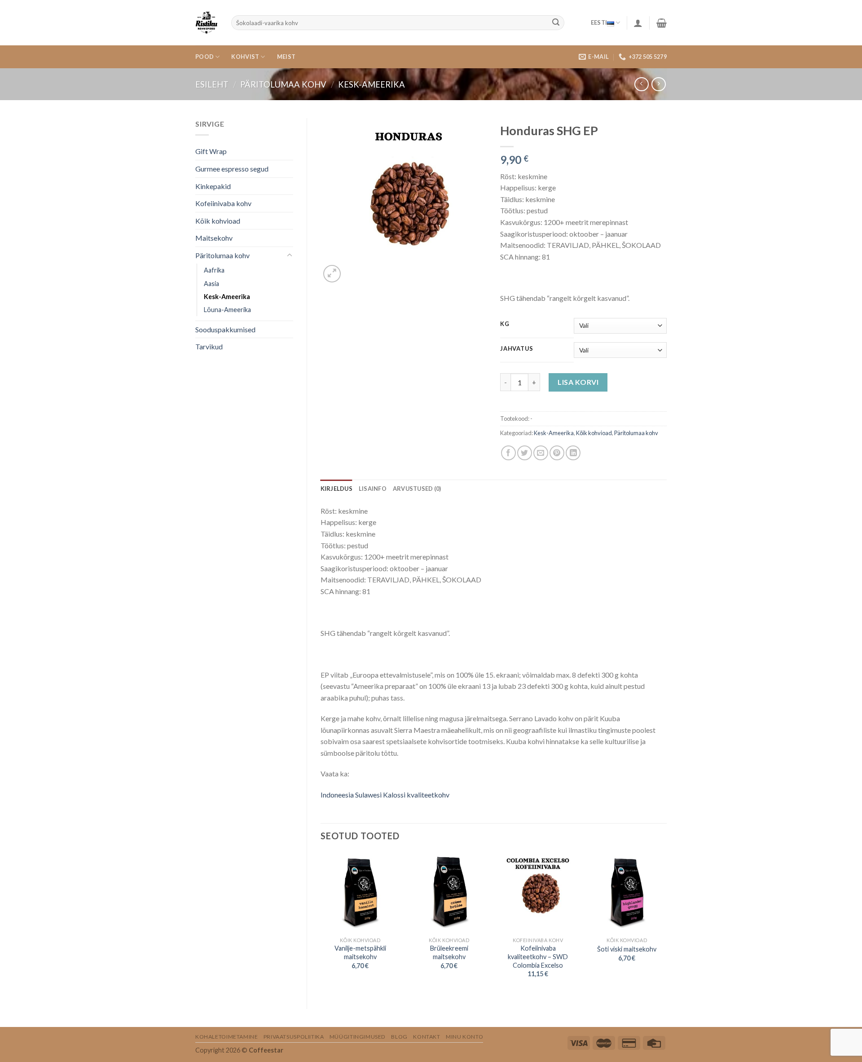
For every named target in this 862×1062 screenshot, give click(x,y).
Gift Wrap (211, 151)
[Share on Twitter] (524, 452)
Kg (504, 324)
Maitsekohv (214, 238)
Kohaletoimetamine (226, 1036)
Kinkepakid (213, 186)
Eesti (599, 22)
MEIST (286, 56)
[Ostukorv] (661, 23)
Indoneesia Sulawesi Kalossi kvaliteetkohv (385, 794)
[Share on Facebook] (508, 452)
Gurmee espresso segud (231, 168)
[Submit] (555, 23)
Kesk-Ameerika (371, 84)
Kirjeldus (336, 488)
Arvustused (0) (417, 488)
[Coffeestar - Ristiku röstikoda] (206, 23)
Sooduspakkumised (225, 329)
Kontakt (426, 1036)
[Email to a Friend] (540, 452)
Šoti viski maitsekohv (626, 949)
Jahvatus (516, 349)
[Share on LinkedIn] (573, 452)
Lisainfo (373, 488)
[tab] (336, 489)
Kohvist (245, 56)
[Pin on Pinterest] (557, 452)
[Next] (666, 922)
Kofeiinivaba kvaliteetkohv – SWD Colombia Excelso (538, 956)
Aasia (211, 283)
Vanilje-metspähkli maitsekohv (360, 952)
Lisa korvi (578, 382)
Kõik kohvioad (217, 220)
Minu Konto (464, 1036)
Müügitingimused (358, 1036)
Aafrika (214, 270)
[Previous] (321, 922)
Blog (399, 1036)
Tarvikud (209, 346)
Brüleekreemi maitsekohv (449, 952)
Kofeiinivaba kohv (223, 203)
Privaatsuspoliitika (294, 1036)
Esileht (212, 84)
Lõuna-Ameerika (227, 309)
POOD (204, 56)
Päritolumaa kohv (283, 84)
